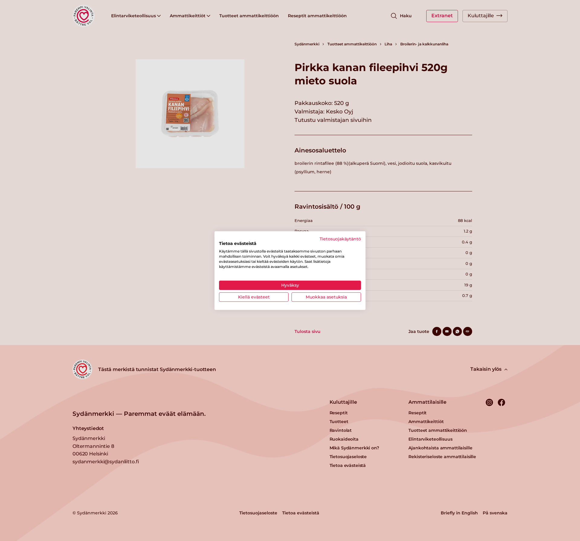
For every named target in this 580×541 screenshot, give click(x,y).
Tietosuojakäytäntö (340, 238)
